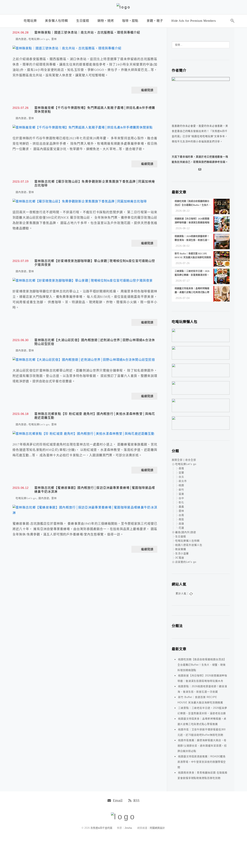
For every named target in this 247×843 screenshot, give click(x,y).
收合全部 (190, 459)
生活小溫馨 (182, 553)
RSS (136, 800)
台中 (181, 498)
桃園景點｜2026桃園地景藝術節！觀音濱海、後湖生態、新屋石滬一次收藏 (202, 689)
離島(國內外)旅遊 (185, 532)
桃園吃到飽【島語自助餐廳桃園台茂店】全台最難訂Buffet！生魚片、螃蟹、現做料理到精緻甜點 (202, 665)
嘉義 (181, 506)
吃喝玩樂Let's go (39, 39)
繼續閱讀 (147, 90)
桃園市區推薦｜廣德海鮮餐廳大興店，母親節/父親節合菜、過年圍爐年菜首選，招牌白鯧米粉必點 (202, 745)
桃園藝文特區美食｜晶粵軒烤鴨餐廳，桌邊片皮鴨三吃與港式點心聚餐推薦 (202, 721)
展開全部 (177, 459)
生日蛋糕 (180, 536)
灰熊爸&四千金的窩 (102, 827)
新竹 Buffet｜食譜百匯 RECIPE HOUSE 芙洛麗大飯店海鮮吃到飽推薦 (200, 700)
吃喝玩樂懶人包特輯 (187, 540)
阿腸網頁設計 (157, 827)
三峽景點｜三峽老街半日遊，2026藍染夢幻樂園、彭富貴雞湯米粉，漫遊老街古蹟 (202, 710)
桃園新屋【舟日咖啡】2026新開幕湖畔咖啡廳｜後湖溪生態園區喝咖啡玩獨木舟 (202, 678)
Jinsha (128, 827)
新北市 (183, 481)
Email (118, 800)
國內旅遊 (21, 39)
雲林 (54, 39)
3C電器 (179, 557)
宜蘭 (181, 472)
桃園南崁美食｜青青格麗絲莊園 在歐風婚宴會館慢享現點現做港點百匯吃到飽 (202, 775)
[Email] (200, 169)
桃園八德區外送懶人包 (188, 545)
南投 (181, 519)
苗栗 (181, 493)
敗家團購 (180, 549)
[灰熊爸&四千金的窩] (124, 7)
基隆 (181, 468)
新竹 (181, 489)
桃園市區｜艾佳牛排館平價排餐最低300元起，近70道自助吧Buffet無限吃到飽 (202, 732)
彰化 (181, 502)
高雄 (181, 523)
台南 (181, 515)
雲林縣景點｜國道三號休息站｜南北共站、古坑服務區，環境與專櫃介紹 (87, 32)
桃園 (181, 485)
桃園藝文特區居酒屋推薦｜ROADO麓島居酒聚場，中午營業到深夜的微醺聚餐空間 (202, 762)
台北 (181, 476)
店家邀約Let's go (185, 561)
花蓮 (181, 527)
